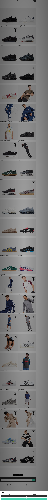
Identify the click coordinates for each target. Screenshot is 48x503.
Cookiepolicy (34, 494)
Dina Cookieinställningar (24, 496)
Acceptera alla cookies (24, 498)
